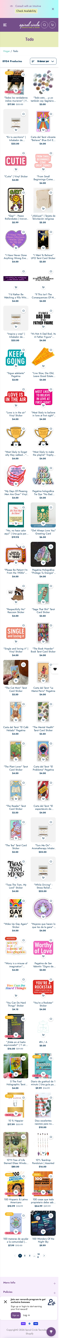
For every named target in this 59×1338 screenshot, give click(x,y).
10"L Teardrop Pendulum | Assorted (43, 1162)
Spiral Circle (31, 1329)
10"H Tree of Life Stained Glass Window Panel (16, 1162)
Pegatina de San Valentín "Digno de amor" (43, 965)
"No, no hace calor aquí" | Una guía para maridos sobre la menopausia (15, 532)
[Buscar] (44, 24)
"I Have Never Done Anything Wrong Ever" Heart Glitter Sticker (16, 257)
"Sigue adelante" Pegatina (16, 375)
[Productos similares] (23, 74)
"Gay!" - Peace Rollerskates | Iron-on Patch (16, 217)
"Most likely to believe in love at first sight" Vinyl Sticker (43, 414)
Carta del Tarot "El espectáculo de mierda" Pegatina (43, 808)
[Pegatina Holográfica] (43, 554)
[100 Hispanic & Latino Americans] (15, 1183)
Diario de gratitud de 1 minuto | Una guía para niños (43, 1083)
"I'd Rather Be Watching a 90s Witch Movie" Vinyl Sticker (16, 296)
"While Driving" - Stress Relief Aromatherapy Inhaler (43, 886)
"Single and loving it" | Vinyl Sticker (15, 650)
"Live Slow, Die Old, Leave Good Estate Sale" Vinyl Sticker (43, 375)
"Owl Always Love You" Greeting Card (43, 532)
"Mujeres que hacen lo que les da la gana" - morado (43, 925)
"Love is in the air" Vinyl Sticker (16, 414)
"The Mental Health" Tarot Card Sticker (43, 729)
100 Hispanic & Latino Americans (16, 1201)
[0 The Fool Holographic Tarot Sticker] (15, 1065)
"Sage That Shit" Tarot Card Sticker (43, 611)
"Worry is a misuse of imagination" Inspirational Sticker (15, 965)
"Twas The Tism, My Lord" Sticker (15, 886)
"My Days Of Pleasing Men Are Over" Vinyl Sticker (15, 493)
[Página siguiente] (44, 1255)
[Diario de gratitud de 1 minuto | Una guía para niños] (43, 1065)
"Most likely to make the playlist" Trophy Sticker (43, 453)
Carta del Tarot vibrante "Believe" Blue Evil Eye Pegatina (43, 139)
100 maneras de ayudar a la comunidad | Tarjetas (15, 1240)
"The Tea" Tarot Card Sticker (16, 847)
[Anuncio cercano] (53, 9)
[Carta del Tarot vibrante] (43, 121)
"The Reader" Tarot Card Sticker (16, 808)
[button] (5, 25)
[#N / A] (43, 1026)
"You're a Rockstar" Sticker (43, 1004)
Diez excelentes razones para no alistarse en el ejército (43, 1122)
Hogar (6, 51)
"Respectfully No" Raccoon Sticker (15, 611)
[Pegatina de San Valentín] (43, 947)
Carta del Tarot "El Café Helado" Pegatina (15, 729)
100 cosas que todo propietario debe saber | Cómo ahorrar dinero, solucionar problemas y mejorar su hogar (43, 1201)
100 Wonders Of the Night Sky (43, 1240)
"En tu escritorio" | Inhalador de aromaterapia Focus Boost (16, 139)
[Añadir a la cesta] (15, 90)
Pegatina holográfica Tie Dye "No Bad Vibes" (43, 493)
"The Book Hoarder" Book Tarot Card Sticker (43, 650)
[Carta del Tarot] (43, 672)
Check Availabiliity (26, 11)
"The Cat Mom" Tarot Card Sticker (16, 689)
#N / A (43, 1042)
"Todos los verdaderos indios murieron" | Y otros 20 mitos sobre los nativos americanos (16, 99)
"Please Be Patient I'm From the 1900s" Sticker (16, 571)
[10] (15, 1144)
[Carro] (52, 24)
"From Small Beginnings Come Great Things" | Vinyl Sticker (43, 178)
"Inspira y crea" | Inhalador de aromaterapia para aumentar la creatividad (15, 335)
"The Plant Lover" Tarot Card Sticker (16, 768)
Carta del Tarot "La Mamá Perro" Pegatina (43, 689)
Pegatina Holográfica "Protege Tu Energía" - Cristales (43, 571)
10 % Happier (15, 1120)
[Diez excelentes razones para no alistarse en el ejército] (43, 1105)
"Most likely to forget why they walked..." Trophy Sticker (16, 453)
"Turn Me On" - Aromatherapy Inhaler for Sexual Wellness (43, 847)
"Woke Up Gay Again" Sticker (16, 925)
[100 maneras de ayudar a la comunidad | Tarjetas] (15, 1223)
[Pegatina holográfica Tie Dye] (43, 475)
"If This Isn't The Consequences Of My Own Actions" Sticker (43, 296)
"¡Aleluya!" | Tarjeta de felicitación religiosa (43, 217)
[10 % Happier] (15, 1105)
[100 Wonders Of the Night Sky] (43, 1223)
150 (38, 1255)
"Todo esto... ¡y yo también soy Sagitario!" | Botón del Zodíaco (43, 99)
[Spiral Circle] (29, 25)
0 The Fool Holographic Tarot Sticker (16, 1083)
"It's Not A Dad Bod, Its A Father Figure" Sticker (43, 335)
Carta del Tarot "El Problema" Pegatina (43, 768)
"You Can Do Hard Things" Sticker (16, 1004)
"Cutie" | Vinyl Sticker (16, 176)
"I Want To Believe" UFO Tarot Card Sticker (43, 257)
